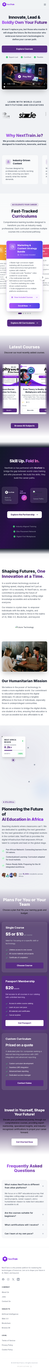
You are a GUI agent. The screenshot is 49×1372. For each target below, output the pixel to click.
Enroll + (39, 410)
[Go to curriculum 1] (20, 313)
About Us (5, 1292)
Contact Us (6, 1301)
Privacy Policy (7, 1345)
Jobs (4, 1297)
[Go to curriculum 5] (30, 313)
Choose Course (24, 965)
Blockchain (6, 1323)
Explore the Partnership (23, 514)
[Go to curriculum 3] (25, 313)
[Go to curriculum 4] (28, 313)
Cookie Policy (7, 1350)
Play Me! (27, 76)
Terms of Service (8, 1340)
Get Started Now (24, 1142)
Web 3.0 (5, 1319)
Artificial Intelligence (10, 1314)
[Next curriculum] (42, 277)
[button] (45, 4)
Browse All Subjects (24, 426)
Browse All (6, 1328)
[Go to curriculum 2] (23, 313)
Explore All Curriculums (23, 323)
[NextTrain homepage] (8, 4)
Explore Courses (24, 49)
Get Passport (24, 1023)
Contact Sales (24, 1083)
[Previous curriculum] (6, 277)
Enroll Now (23, 306)
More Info (23, 410)
